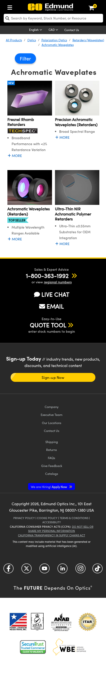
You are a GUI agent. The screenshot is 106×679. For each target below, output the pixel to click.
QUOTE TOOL (48, 325)
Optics (31, 40)
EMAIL (55, 306)
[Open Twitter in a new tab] (26, 570)
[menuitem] (11, 6)
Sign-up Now (53, 377)
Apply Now (49, 487)
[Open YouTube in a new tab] (44, 570)
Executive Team (51, 414)
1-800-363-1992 (47, 275)
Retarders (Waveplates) (88, 40)
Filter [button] (25, 58)
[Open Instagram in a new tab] (80, 570)
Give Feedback (51, 466)
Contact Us (71, 30)
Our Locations (51, 423)
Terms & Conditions (74, 518)
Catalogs (51, 473)
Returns (51, 449)
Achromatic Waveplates (58, 45)
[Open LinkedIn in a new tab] (62, 570)
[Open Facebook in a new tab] (8, 570)
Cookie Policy (47, 518)
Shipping (51, 442)
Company (51, 407)
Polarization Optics (54, 40)
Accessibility (51, 522)
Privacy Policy (24, 518)
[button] (47, 275)
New (11, 83)
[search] (53, 18)
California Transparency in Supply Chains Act (51, 535)
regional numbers (58, 282)
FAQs (51, 458)
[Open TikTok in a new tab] (97, 570)
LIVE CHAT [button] (55, 294)
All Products (14, 40)
